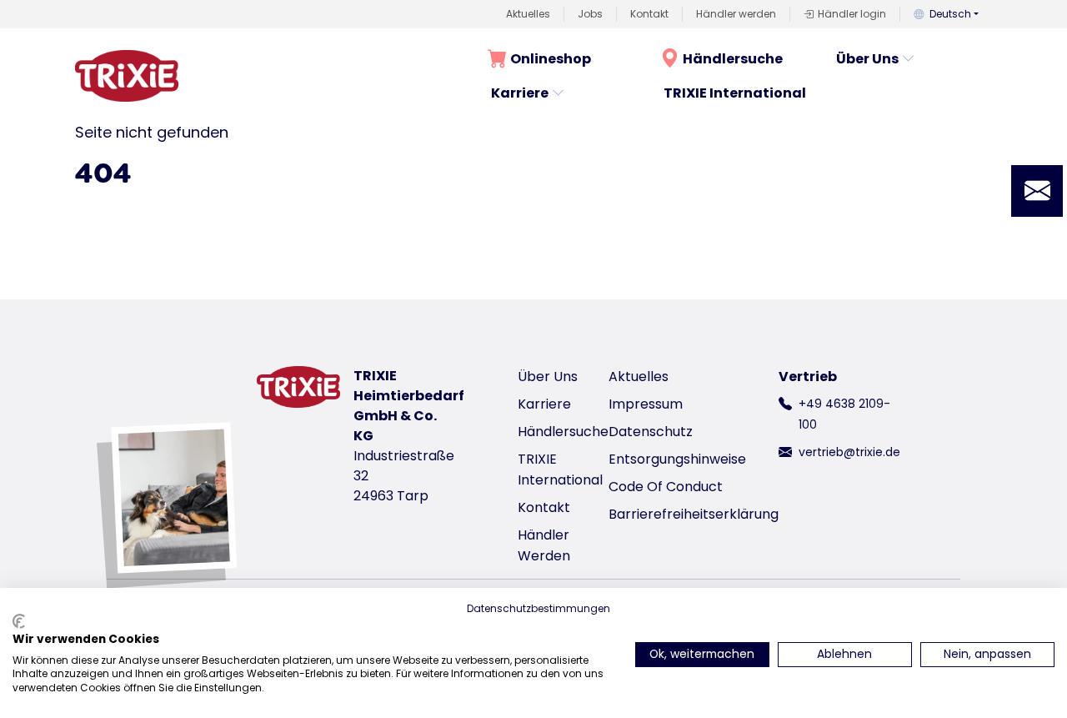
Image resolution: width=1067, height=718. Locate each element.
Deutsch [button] (950, 14)
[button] (1037, 191)
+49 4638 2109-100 (844, 414)
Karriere (520, 93)
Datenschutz (651, 431)
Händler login (852, 14)
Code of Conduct (666, 486)
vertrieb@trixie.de (849, 452)
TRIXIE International (735, 93)
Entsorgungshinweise (677, 459)
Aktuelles (528, 14)
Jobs (590, 14)
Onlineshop (550, 58)
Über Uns (867, 58)
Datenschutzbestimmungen (538, 608)
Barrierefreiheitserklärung (694, 514)
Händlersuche (733, 58)
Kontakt (649, 14)
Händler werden (736, 14)
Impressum (646, 404)
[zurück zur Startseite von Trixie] (126, 76)
